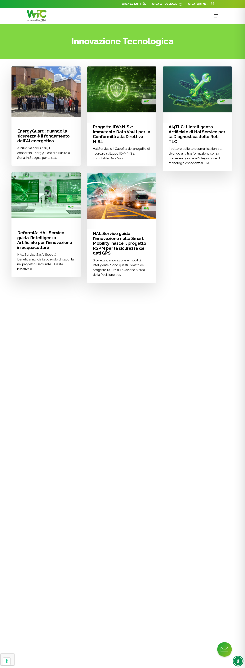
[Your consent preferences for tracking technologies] (6, 661)
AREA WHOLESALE (164, 3)
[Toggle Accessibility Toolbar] (238, 661)
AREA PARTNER (198, 3)
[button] (216, 16)
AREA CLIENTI (131, 3)
